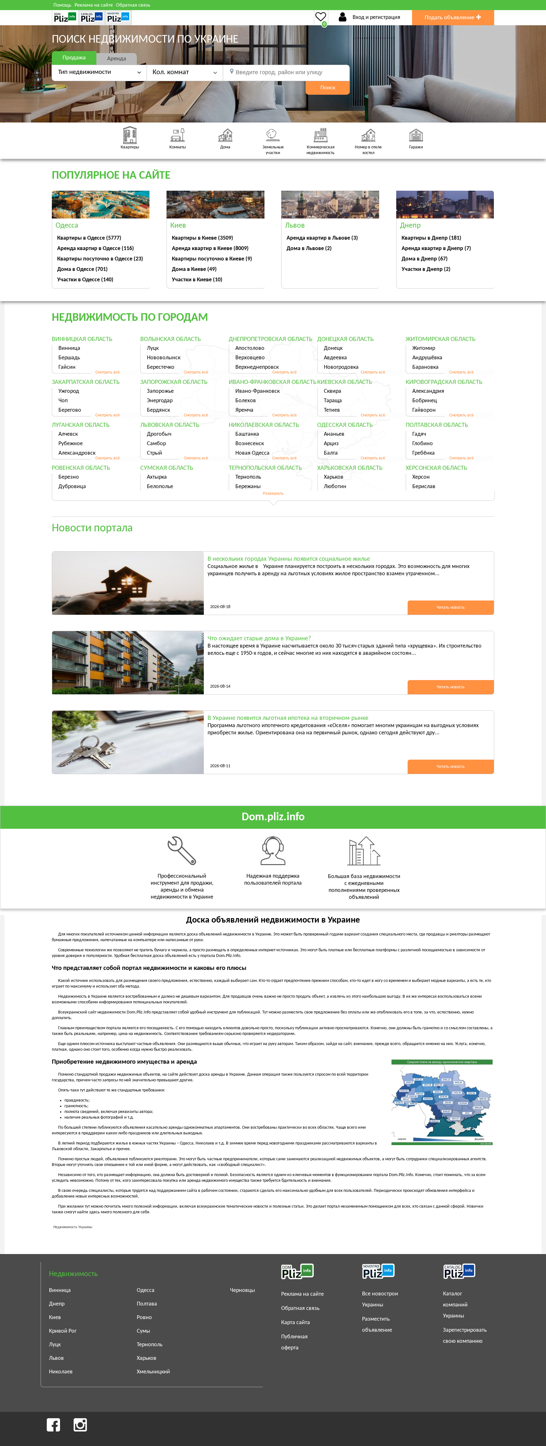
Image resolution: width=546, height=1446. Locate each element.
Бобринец (424, 401)
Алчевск (68, 434)
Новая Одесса (252, 453)
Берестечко (160, 367)
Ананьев (334, 434)
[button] (185, 72)
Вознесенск (249, 444)
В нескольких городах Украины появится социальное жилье (289, 559)
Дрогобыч (159, 434)
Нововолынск (163, 358)
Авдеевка (335, 358)
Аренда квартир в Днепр (436, 249)
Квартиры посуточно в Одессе (100, 259)
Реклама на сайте (94, 5)
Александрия (428, 391)
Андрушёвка (427, 358)
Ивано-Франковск (257, 391)
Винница (69, 348)
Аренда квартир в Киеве (210, 249)
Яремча (244, 410)
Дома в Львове (309, 249)
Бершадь (69, 358)
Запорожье (160, 391)
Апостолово (249, 348)
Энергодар (160, 401)
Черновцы (242, 1291)
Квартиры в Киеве (202, 238)
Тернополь (248, 477)
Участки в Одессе (85, 280)
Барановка (425, 367)
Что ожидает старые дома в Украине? (259, 639)
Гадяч (419, 434)
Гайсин (67, 367)
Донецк (333, 348)
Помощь (62, 5)
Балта (331, 453)
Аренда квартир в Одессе (95, 249)
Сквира (332, 391)
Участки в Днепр (426, 269)
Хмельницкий (153, 1372)
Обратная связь (133, 5)
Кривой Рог (62, 1331)
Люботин (335, 487)
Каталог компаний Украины (455, 1305)
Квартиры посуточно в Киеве (212, 259)
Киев (55, 1318)
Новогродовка (341, 367)
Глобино (422, 444)
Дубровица (72, 487)
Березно (68, 477)
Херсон (421, 477)
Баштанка (247, 434)
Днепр (56, 1304)
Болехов (245, 401)
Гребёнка (423, 453)
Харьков (333, 477)
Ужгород (68, 391)
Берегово (69, 410)
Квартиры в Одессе (89, 238)
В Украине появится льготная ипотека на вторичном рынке (288, 718)
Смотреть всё (107, 372)
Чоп (63, 401)
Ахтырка (157, 477)
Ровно (144, 1318)
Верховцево (250, 358)
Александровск (76, 453)
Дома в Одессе (82, 269)
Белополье (160, 487)
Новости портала (92, 528)
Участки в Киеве (197, 280)
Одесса (146, 1291)
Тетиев (332, 410)
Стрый (154, 453)
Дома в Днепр (425, 259)
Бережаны (248, 487)
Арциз (331, 444)
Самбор (156, 444)
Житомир (423, 348)
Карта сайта (295, 1323)
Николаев (61, 1372)
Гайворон (424, 410)
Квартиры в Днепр (431, 238)
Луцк (153, 348)
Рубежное (70, 444)
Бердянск (158, 410)
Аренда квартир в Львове (322, 238)
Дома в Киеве (194, 269)
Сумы (143, 1331)
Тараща (333, 401)
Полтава (147, 1304)
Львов (56, 1358)
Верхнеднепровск (257, 367)
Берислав (423, 487)
